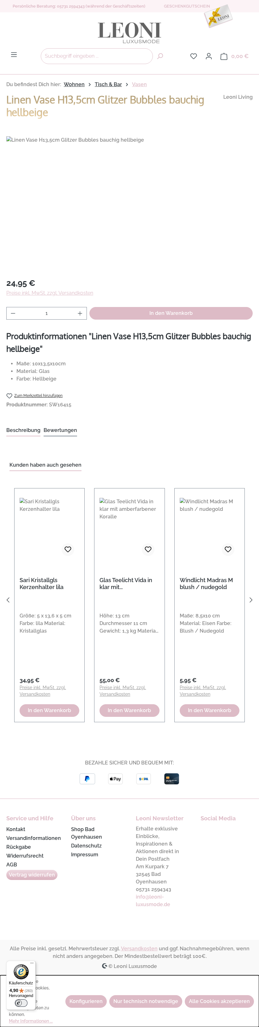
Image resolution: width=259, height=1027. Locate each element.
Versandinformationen (33, 838)
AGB (11, 865)
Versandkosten (139, 949)
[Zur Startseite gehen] (129, 32)
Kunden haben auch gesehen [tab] (45, 465)
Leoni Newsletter (160, 818)
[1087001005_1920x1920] (129, 204)
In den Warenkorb (171, 313)
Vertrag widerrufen (32, 875)
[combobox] (97, 56)
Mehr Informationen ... (31, 1021)
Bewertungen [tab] (60, 430)
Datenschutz (86, 846)
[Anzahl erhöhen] (80, 313)
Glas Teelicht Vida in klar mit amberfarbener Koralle (125, 584)
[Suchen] (160, 56)
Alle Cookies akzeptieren (219, 1001)
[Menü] (13, 54)
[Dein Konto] (208, 56)
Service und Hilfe (29, 818)
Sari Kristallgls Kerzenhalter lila (41, 583)
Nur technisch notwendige (145, 1001)
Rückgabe (18, 847)
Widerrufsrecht (25, 856)
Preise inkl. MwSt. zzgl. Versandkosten (49, 293)
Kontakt (15, 829)
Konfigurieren (86, 1001)
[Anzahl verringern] (13, 313)
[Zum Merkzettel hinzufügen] (68, 549)
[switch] (21, 1003)
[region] (129, 204)
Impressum (84, 855)
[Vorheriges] (8, 601)
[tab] (23, 430)
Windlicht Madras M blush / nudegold (206, 583)
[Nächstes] (251, 601)
